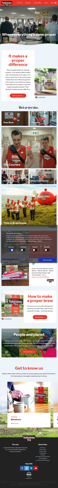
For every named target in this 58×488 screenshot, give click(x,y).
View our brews (28, 40)
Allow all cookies (47, 260)
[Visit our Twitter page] (26, 468)
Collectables (37, 3)
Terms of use (42, 449)
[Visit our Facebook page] (22, 468)
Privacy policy (42, 451)
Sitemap (43, 455)
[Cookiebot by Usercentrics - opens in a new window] (49, 227)
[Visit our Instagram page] (31, 468)
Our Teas (19, 3)
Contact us (43, 447)
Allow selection (29, 260)
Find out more (28, 352)
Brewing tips (39, 317)
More (52, 3)
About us (28, 3)
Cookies (39, 241)
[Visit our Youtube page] (36, 468)
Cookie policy (42, 453)
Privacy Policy (32, 241)
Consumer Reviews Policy (43, 460)
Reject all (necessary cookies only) (10, 260)
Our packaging (43, 458)
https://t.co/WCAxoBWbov (40, 277)
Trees (46, 3)
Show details (45, 255)
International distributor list (42, 456)
